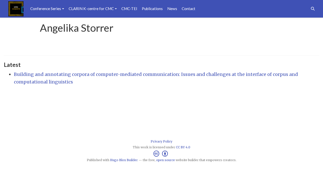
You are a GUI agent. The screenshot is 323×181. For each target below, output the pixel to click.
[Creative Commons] (161, 154)
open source (165, 160)
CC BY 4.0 (183, 147)
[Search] (313, 8)
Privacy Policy (161, 141)
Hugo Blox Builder (124, 160)
